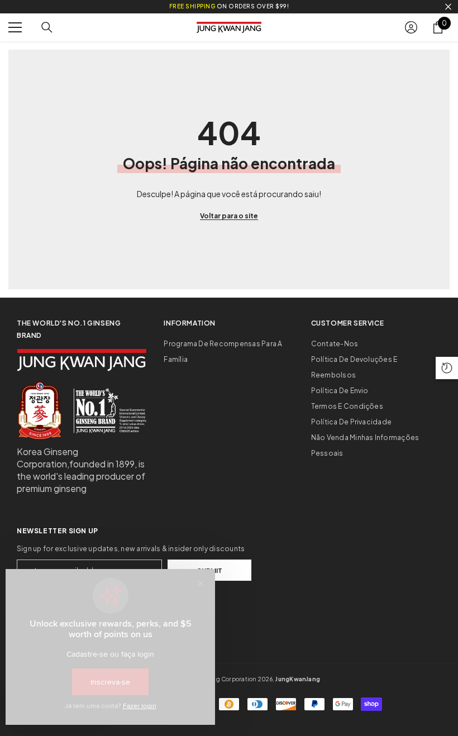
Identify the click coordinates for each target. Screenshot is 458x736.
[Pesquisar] (47, 27)
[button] (447, 368)
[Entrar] (411, 27)
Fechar (448, 7)
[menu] (15, 27)
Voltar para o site (229, 216)
